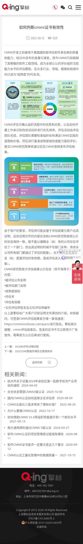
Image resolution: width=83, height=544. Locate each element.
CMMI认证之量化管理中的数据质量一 (41, 455)
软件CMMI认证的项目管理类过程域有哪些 (42, 436)
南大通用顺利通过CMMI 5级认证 (38, 428)
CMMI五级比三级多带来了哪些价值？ (41, 404)
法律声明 (41, 527)
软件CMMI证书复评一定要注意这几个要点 (42, 447)
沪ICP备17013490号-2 (41, 518)
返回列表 (37, 362)
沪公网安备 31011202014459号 (43, 523)
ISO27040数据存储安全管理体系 (33, 351)
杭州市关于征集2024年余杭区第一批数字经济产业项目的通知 (42, 383)
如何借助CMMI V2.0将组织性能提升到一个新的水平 (41, 419)
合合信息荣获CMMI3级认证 (34, 392)
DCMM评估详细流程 (27, 346)
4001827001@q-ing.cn (45, 491)
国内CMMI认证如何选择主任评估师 (40, 398)
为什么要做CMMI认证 (31, 411)
